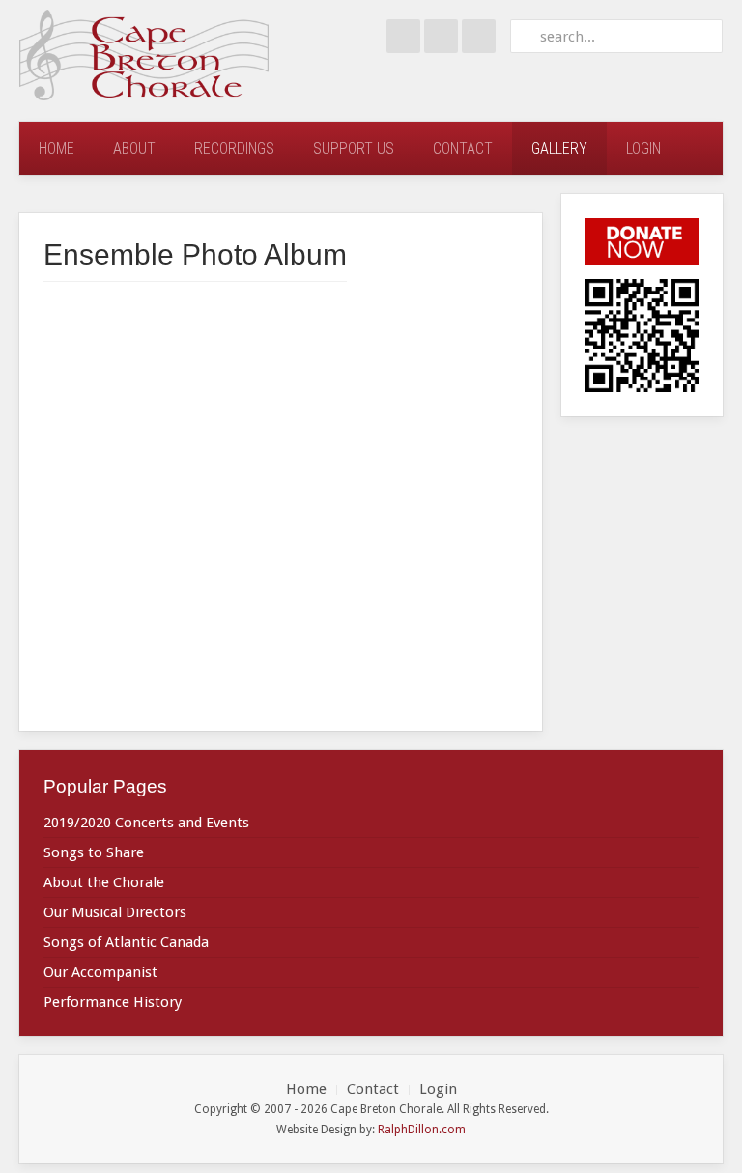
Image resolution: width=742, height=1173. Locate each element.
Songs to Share (93, 852)
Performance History (112, 1002)
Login (643, 148)
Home (56, 148)
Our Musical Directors (114, 912)
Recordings (234, 148)
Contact (463, 148)
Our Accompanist (100, 972)
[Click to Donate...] (642, 240)
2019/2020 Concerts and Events (146, 822)
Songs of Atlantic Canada (126, 942)
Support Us (353, 148)
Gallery (559, 148)
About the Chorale (103, 882)
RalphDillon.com (422, 1129)
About (134, 148)
